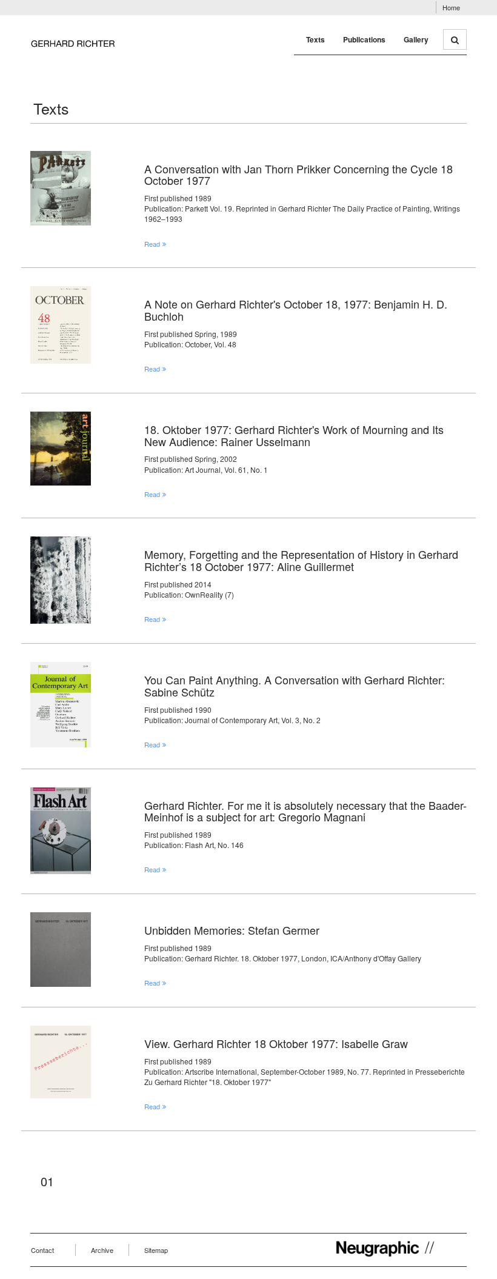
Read (152, 244)
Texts (315, 39)
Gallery (416, 39)
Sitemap (156, 1250)
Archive (102, 1250)
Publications (364, 39)
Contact (42, 1250)
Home (451, 7)
